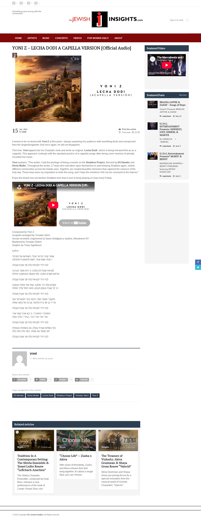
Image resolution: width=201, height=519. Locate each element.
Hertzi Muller (33, 395)
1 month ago (45, 447)
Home (18, 38)
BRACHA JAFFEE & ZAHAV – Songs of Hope (172, 103)
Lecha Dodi (48, 395)
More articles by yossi (43, 358)
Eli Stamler (19, 395)
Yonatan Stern (82, 395)
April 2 (178, 176)
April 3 (178, 146)
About (118, 38)
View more (183, 95)
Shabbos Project (64, 395)
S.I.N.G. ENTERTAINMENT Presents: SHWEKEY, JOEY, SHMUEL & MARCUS (171, 129)
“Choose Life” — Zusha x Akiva (75, 457)
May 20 (178, 116)
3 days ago (130, 447)
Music (46, 38)
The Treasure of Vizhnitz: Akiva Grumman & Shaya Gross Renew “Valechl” (116, 461)
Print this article (129, 129)
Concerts (61, 38)
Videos (77, 38)
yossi (24, 132)
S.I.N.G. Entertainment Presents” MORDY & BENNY (172, 156)
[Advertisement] (65, 411)
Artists (32, 38)
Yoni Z (95, 395)
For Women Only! (98, 38)
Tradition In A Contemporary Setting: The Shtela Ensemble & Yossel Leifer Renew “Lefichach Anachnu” (33, 463)
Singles (105, 447)
